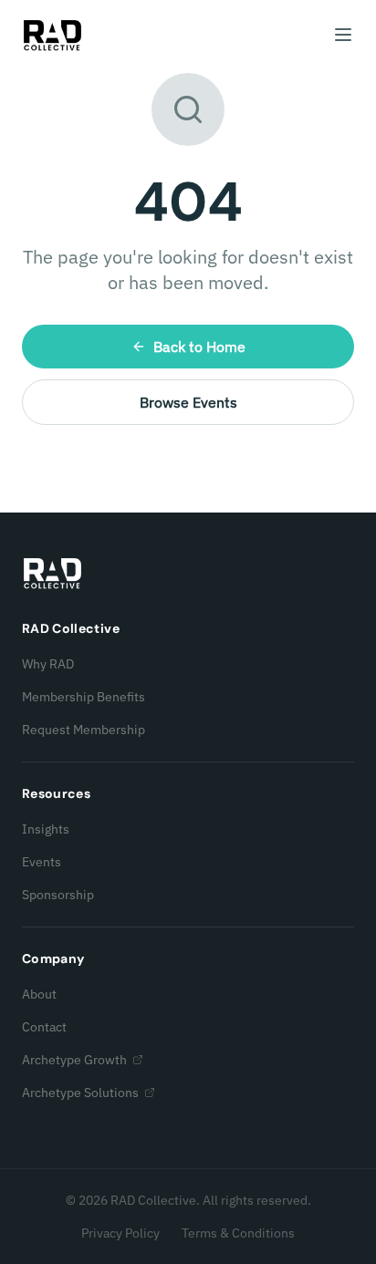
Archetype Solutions (80, 1092)
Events (41, 862)
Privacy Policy (120, 1233)
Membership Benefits (83, 697)
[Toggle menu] (343, 35)
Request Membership (83, 729)
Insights (45, 829)
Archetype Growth (74, 1060)
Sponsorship (58, 894)
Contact (44, 1027)
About (39, 994)
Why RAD (48, 664)
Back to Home (199, 346)
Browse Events (188, 402)
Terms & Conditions (238, 1233)
